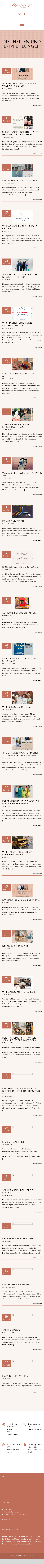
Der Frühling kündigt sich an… (19, 375)
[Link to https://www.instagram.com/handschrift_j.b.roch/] (19, 14)
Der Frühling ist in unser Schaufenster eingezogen (19, 1039)
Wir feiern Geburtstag (16, 707)
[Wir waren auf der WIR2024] (22, 982)
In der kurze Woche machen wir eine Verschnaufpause (20, 754)
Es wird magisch (13, 521)
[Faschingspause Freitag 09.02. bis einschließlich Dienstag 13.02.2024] (22, 1079)
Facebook (7, 1519)
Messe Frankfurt (13, 1142)
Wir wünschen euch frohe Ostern (19, 227)
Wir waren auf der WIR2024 (19, 992)
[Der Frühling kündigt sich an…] (22, 364)
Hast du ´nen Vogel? (15, 1376)
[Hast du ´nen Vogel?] (22, 1366)
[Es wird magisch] (22, 511)
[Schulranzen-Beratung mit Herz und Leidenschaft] (22, 122)
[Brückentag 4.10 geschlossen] (22, 557)
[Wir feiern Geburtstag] (22, 697)
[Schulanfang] (22, 1320)
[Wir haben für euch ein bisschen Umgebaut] (22, 842)
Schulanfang (11, 1330)
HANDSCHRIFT (28, 1556)
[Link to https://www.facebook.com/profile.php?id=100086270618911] (24, 14)
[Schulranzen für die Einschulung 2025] (22, 414)
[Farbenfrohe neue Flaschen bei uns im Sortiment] (22, 791)
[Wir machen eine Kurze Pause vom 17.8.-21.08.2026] (22, 74)
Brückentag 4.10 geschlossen (21, 567)
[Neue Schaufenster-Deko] (22, 1229)
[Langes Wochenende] (22, 1274)
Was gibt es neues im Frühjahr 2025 (22, 474)
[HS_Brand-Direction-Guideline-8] (12, 1476)
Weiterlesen (37, 105)
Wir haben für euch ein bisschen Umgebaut (17, 853)
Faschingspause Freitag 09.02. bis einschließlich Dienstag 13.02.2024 (21, 1091)
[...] (17, 101)
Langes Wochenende (15, 1284)
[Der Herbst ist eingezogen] (22, 170)
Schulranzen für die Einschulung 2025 (15, 425)
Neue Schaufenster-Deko (18, 1238)
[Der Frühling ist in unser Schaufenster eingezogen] (22, 1028)
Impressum (7, 1509)
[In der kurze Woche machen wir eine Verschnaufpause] (22, 743)
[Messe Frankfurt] (22, 1132)
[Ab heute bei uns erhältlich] (22, 603)
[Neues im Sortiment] (22, 936)
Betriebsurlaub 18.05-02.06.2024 (20, 900)
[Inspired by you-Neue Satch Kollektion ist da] (22, 265)
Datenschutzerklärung (11, 1512)
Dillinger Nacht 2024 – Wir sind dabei (19, 659)
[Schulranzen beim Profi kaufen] (22, 1180)
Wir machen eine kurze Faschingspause (17, 324)
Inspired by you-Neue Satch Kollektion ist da (19, 275)
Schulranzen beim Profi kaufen (18, 1191)
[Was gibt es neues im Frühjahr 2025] (22, 463)
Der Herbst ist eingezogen (19, 180)
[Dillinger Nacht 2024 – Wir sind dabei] (22, 649)
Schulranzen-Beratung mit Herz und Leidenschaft (20, 133)
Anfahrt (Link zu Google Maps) (14, 1514)
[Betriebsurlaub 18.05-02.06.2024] (22, 890)
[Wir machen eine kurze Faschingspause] (22, 313)
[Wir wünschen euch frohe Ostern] (22, 216)
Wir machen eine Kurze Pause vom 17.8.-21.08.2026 (21, 84)
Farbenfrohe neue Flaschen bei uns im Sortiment (20, 802)
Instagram (7, 1517)
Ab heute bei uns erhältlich (20, 612)
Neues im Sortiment (15, 946)
